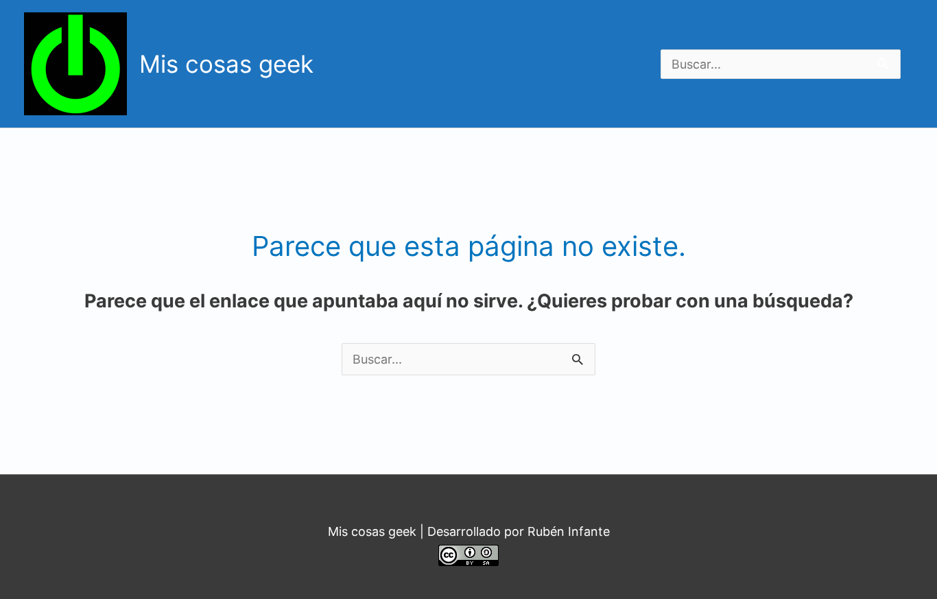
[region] (538, 61)
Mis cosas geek (226, 63)
